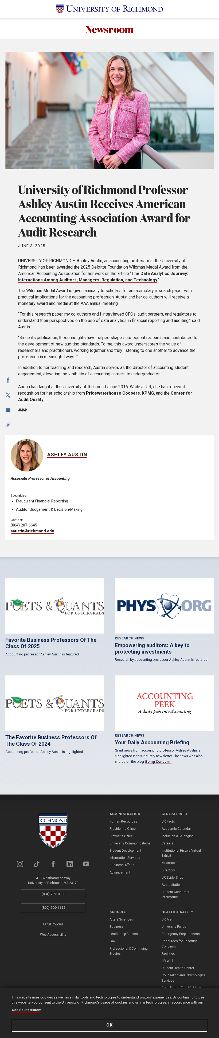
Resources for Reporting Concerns (180, 943)
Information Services (125, 858)
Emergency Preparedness (181, 934)
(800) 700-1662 (53, 908)
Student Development (125, 850)
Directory (168, 870)
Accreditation (172, 885)
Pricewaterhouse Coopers (113, 393)
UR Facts (168, 821)
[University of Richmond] (109, 9)
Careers (167, 843)
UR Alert (168, 919)
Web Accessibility (53, 935)
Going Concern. (158, 762)
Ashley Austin (67, 454)
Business (117, 927)
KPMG (148, 393)
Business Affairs (122, 865)
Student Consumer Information (175, 894)
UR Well (167, 961)
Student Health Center (178, 968)
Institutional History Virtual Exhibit (181, 853)
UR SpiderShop (172, 877)
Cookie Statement (26, 1010)
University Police (174, 927)
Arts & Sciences (121, 919)
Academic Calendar (176, 829)
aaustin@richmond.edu (32, 531)
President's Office (123, 829)
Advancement (120, 872)
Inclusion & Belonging (178, 836)
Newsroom (109, 28)
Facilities (168, 954)
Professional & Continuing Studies (129, 951)
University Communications (130, 843)
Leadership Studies (124, 934)
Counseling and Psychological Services (184, 977)
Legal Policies (53, 924)
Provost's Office (121, 836)
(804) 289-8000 (53, 894)
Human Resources (123, 821)
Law (112, 941)
